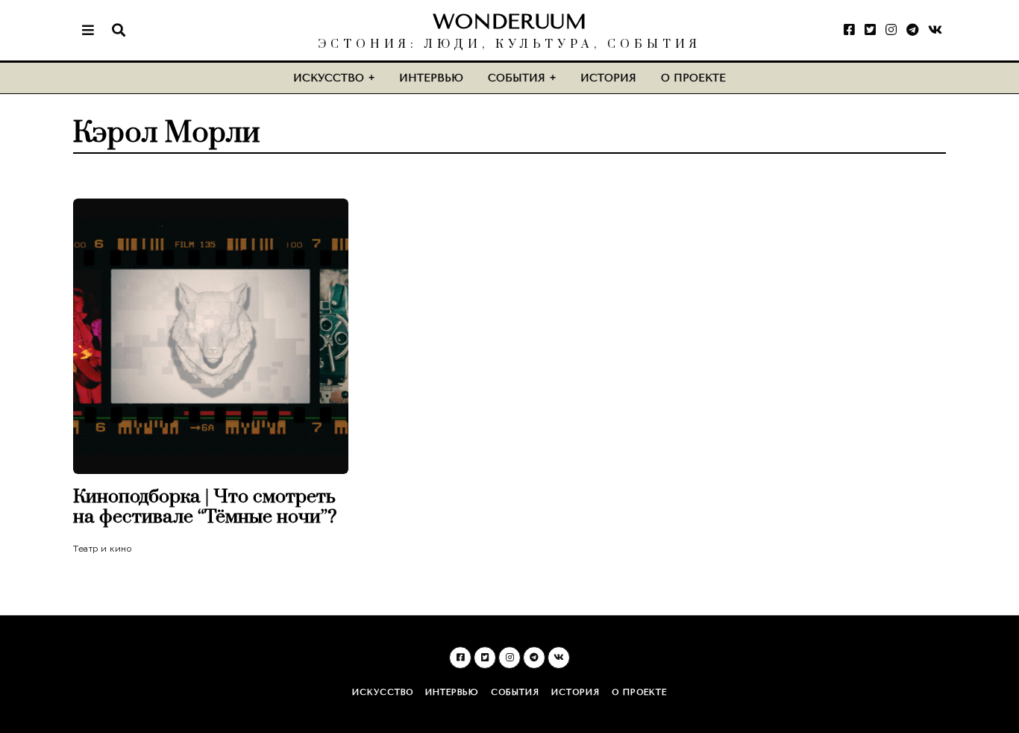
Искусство (328, 78)
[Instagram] (891, 30)
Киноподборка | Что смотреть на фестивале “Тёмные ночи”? (205, 506)
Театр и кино (102, 548)
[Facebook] (849, 30)
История (608, 78)
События (516, 78)
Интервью (431, 78)
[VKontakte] (935, 30)
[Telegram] (912, 30)
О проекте (693, 78)
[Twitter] (870, 30)
